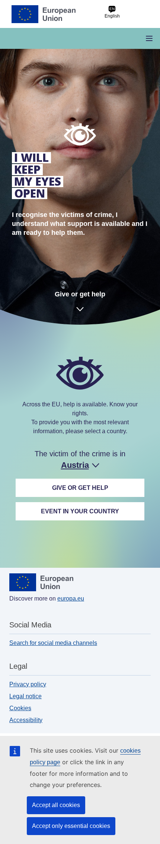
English (112, 13)
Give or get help (80, 294)
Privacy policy (27, 684)
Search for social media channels (53, 643)
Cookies (20, 708)
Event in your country (80, 511)
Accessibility (25, 720)
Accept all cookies (56, 805)
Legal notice (25, 696)
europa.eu (70, 598)
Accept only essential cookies (71, 826)
